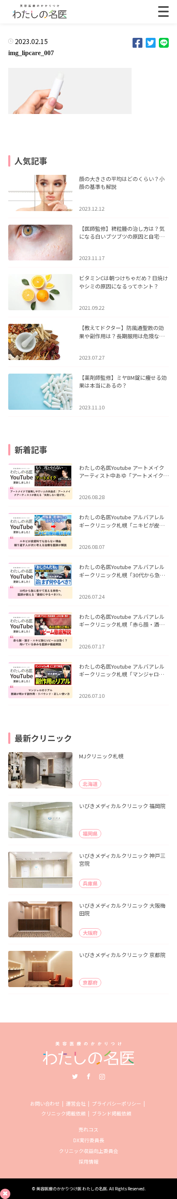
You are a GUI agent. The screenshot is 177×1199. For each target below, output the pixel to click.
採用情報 (88, 1161)
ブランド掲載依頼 (111, 1113)
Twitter (75, 1076)
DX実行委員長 (88, 1139)
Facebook (88, 1076)
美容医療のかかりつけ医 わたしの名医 (71, 1188)
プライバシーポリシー (116, 1103)
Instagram (102, 1076)
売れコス (88, 1129)
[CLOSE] (163, 11)
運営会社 (76, 1103)
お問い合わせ (45, 1103)
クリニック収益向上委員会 (88, 1150)
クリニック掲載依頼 (63, 1113)
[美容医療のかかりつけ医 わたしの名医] (88, 1062)
